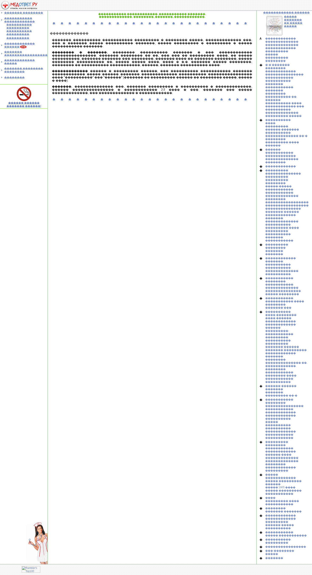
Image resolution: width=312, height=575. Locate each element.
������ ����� (279, 525)
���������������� (285, 546)
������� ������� (283, 511)
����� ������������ (280, 476)
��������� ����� (283, 115)
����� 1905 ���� (280, 487)
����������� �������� (279, 280)
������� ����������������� (26, 53)
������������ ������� (280, 216)
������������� (281, 41)
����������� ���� (284, 301)
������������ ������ (286, 12)
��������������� (284, 74)
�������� (14, 77)
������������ (280, 38)
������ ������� (282, 129)
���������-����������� (279, 332)
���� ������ (278, 318)
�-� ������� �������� (277, 66)
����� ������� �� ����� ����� (293, 21)
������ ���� (278, 454)
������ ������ (281, 385)
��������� (276, 51)
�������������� (283, 173)
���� (270, 123)
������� (274, 84)
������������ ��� (284, 106)
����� (271, 54)
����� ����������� (286, 535)
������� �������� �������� (23, 70)
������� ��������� (286, 350)
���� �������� (281, 314)
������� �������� (23, 12)
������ (273, 145)
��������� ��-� (281, 395)
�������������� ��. (286, 362)
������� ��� (278, 307)
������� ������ (282, 211)
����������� (279, 77)
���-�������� (279, 550)
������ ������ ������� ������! (24, 104)
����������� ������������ (19, 20)
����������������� (287, 202)
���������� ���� (283, 103)
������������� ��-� (286, 135)
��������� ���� (282, 142)
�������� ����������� (279, 371)
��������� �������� (276, 246)
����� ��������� (283, 490)
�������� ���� (281, 375)
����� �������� (282, 294)
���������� (278, 80)
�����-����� (278, 186)
